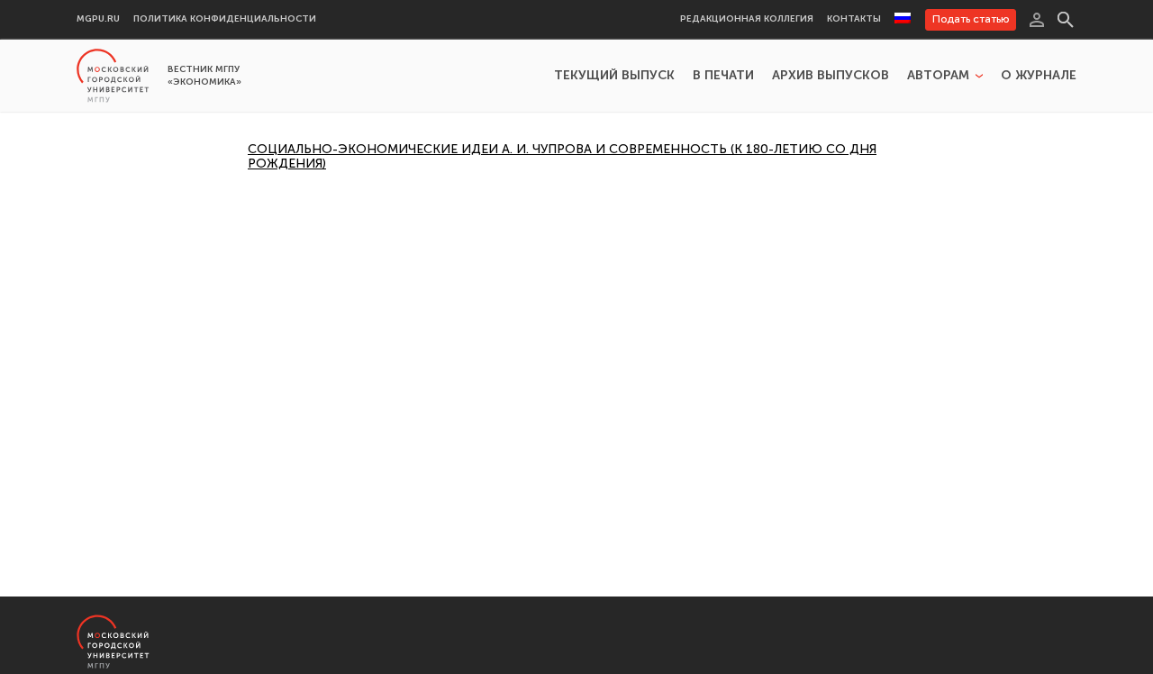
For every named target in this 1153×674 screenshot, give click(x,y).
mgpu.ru (98, 19)
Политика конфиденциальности (224, 19)
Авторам (938, 75)
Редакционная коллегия (746, 19)
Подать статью (970, 19)
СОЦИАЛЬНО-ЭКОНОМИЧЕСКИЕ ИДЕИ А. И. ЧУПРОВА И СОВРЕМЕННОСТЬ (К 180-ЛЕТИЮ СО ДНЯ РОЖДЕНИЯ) (562, 156)
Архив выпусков (830, 75)
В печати (723, 75)
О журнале (1038, 75)
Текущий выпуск (614, 75)
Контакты (854, 19)
